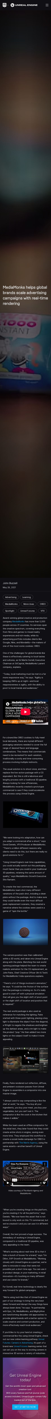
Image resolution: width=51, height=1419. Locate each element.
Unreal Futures (21, 1346)
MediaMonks (18, 621)
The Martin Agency (28, 1142)
